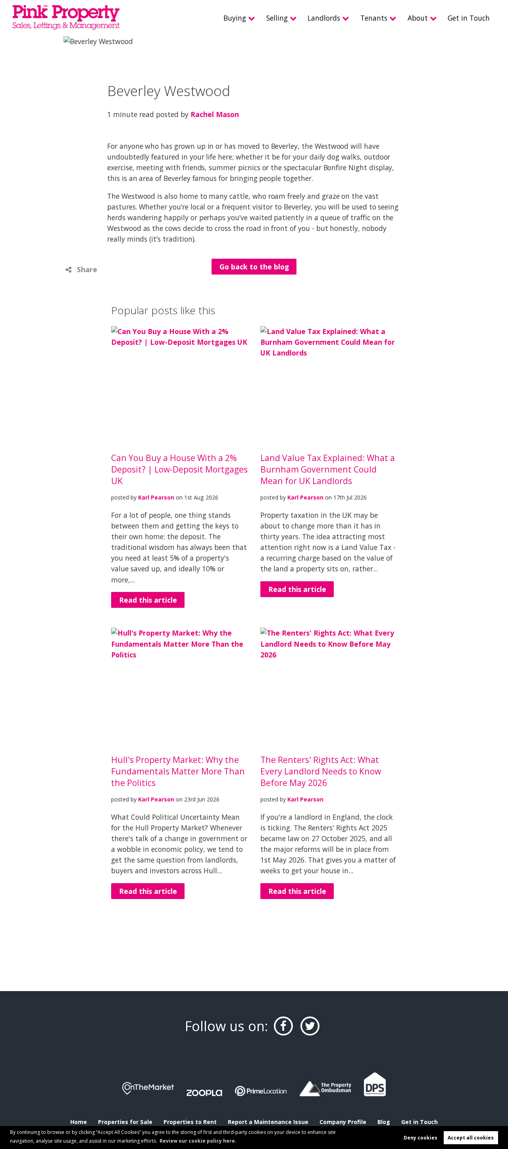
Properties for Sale (125, 1122)
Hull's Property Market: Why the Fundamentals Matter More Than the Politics (178, 771)
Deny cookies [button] (420, 1137)
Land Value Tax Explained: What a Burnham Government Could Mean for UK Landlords (327, 469)
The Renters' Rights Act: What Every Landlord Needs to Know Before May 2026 (320, 771)
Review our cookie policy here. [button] (198, 1140)
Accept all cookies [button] (471, 1137)
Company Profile (342, 1122)
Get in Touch (469, 18)
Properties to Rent (190, 1122)
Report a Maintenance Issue (268, 1122)
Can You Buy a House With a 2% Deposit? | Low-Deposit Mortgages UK (179, 469)
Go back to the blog (254, 266)
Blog (383, 1122)
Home (78, 1122)
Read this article (148, 600)
